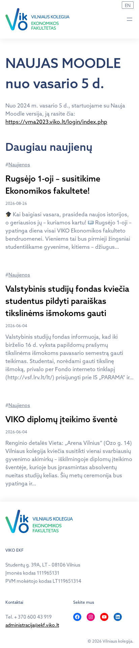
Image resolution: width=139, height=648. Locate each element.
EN (128, 5)
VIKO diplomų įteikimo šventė (61, 419)
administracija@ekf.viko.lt (32, 625)
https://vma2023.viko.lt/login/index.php (56, 121)
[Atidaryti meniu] (130, 19)
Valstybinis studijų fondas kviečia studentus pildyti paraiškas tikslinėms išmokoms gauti (67, 301)
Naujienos (19, 165)
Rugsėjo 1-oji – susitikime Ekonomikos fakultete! (52, 184)
